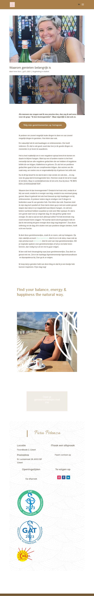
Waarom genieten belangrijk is (30, 67)
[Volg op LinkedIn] (68, 477)
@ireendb (38, 241)
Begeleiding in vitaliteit (41, 71)
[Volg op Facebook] (63, 477)
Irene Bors (17, 71)
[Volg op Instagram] (59, 477)
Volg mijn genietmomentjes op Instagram (42, 125)
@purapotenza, (42, 238)
